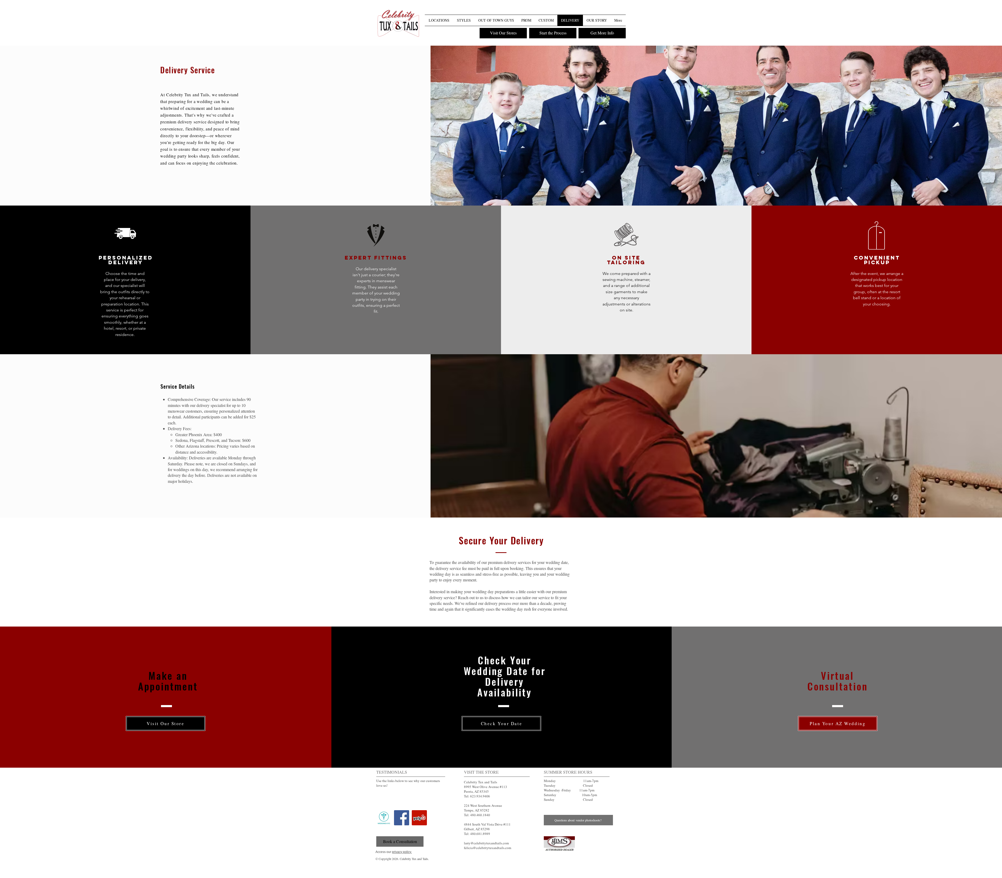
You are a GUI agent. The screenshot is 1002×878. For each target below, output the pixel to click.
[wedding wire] (383, 817)
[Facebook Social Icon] (401, 817)
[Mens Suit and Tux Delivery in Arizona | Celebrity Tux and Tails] (559, 843)
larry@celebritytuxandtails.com (486, 843)
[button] (621, 10)
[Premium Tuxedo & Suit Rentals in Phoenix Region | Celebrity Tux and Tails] (398, 24)
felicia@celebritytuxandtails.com (487, 847)
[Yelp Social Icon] (419, 817)
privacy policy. (402, 852)
